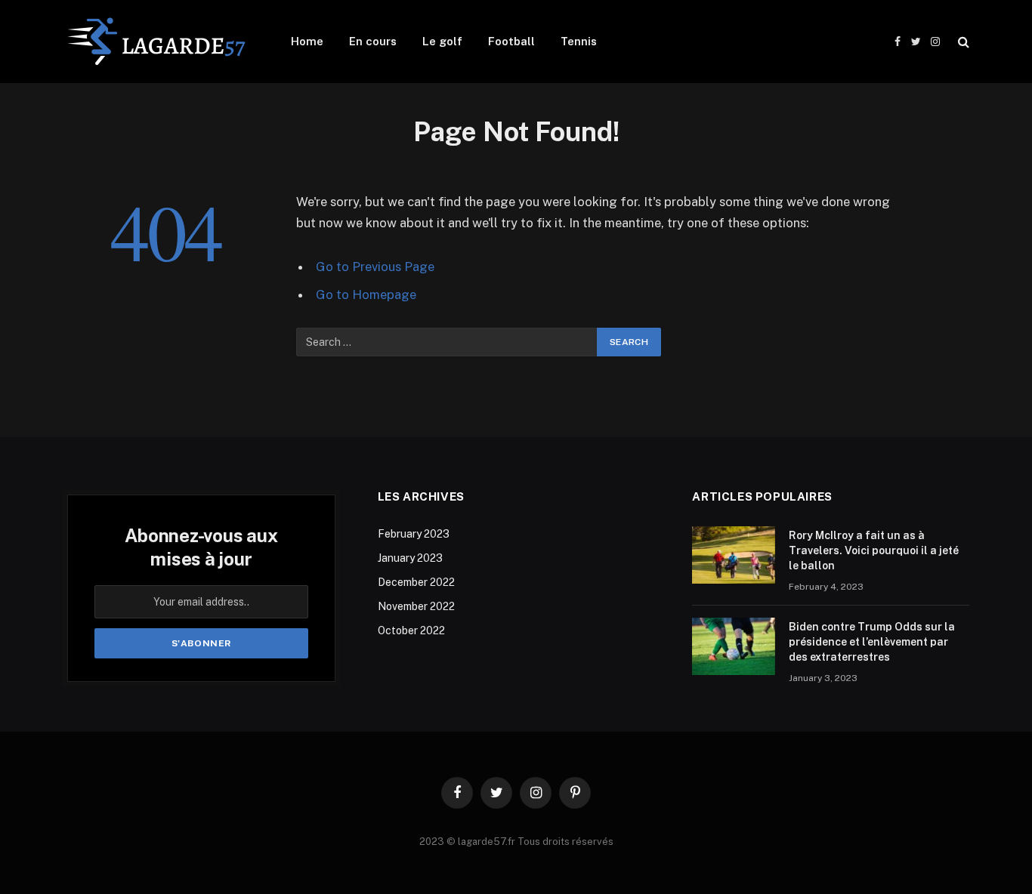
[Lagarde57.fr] (157, 42)
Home (307, 41)
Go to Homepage (366, 294)
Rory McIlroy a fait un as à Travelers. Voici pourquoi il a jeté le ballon (874, 550)
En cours (373, 41)
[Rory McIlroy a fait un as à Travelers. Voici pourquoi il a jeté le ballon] (733, 555)
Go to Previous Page (375, 266)
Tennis (579, 41)
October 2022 (411, 630)
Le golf (442, 41)
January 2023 (410, 558)
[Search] (962, 42)
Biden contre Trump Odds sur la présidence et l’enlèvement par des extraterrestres (872, 642)
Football (511, 41)
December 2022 (416, 582)
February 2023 (414, 534)
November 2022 (416, 606)
